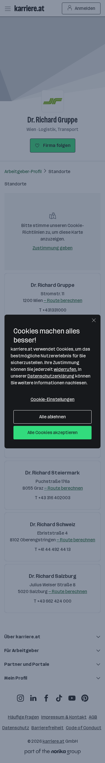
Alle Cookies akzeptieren (52, 432)
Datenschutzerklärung (50, 376)
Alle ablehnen (52, 416)
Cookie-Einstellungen (52, 399)
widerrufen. (65, 369)
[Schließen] (94, 320)
